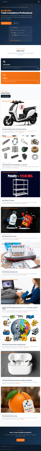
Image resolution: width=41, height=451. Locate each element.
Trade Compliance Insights (7, 316)
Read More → (21, 132)
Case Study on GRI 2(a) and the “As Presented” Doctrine (14, 129)
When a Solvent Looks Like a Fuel (9, 236)
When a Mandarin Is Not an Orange (9, 416)
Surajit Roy (5, 446)
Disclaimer (8, 449)
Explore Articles (5, 23)
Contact (12, 449)
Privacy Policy (3, 449)
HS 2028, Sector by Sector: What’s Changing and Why (13, 344)
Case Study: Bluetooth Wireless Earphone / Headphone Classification (17, 380)
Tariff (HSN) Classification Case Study (10, 101)
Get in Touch (20, 440)
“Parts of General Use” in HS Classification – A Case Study (14, 164)
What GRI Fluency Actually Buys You (10, 271)
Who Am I (16, 23)
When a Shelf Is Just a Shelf (8, 200)
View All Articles (5, 96)
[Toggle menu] (39, 2)
